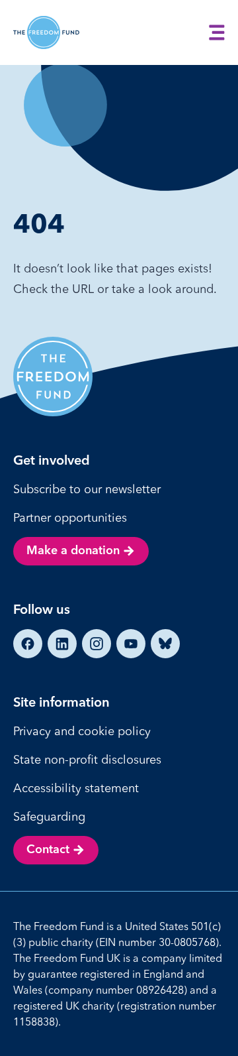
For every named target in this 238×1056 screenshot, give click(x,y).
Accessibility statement (76, 787)
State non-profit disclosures (87, 759)
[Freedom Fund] (46, 32)
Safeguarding (49, 816)
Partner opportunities (70, 517)
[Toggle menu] (217, 32)
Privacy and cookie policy (82, 730)
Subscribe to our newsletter (87, 489)
